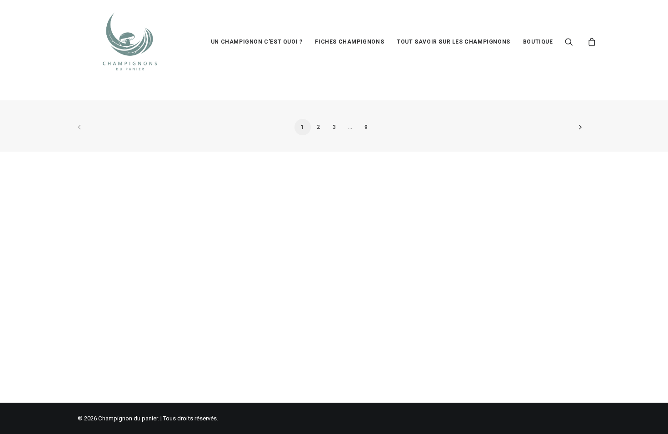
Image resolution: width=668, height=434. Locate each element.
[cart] (590, 42)
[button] (574, 42)
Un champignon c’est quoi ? (257, 42)
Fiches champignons (349, 42)
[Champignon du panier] (130, 41)
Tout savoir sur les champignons (453, 42)
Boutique (538, 42)
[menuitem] (256, 42)
